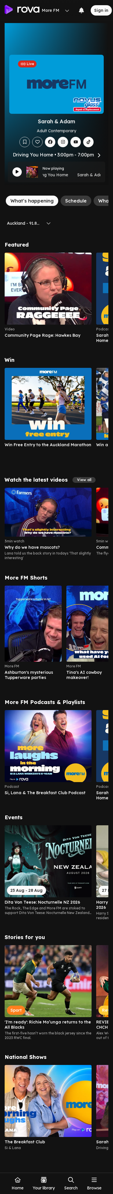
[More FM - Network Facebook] (50, 142)
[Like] (37, 142)
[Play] (17, 172)
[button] (84, 480)
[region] (56, 297)
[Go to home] (22, 10)
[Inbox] (81, 10)
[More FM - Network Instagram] (63, 142)
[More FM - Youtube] (75, 142)
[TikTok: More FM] (88, 142)
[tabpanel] (56, 696)
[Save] (24, 142)
